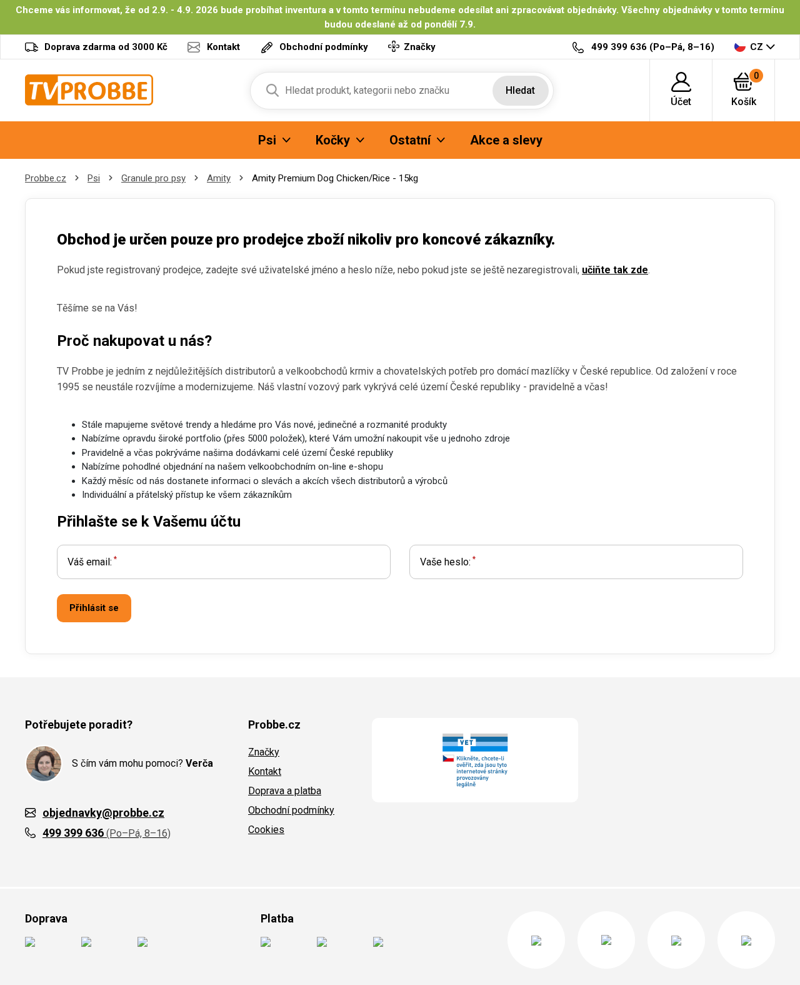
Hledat (520, 90)
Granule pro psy (153, 178)
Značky (263, 752)
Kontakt (264, 771)
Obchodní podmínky (291, 810)
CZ (756, 47)
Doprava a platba (284, 791)
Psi (94, 178)
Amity (219, 178)
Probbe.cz (45, 178)
